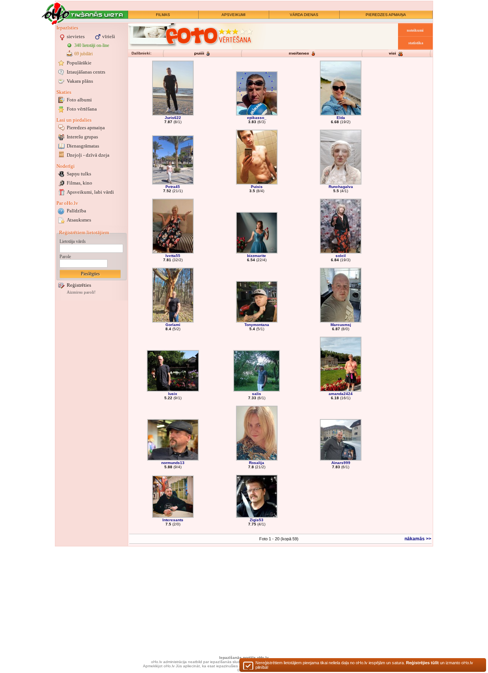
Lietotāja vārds (72, 241)
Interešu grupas (82, 137)
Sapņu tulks (79, 174)
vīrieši (108, 36)
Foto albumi (79, 100)
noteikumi (415, 30)
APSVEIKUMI (234, 15)
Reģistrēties (79, 285)
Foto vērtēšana (82, 109)
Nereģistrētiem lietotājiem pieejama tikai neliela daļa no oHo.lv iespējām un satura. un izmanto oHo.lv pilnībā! (364, 665)
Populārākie (79, 63)
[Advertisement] (91, 416)
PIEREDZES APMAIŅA (386, 15)
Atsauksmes (79, 220)
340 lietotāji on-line (91, 45)
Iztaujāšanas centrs (86, 72)
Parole (65, 256)
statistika (415, 43)
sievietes (76, 36)
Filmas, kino (79, 183)
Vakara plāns (80, 81)
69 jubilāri (83, 53)
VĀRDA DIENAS (304, 15)
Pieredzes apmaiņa (86, 127)
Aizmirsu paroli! (81, 292)
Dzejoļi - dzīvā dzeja (88, 155)
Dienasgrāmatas (83, 146)
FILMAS (163, 15)
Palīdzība (76, 211)
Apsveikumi (90, 192)
